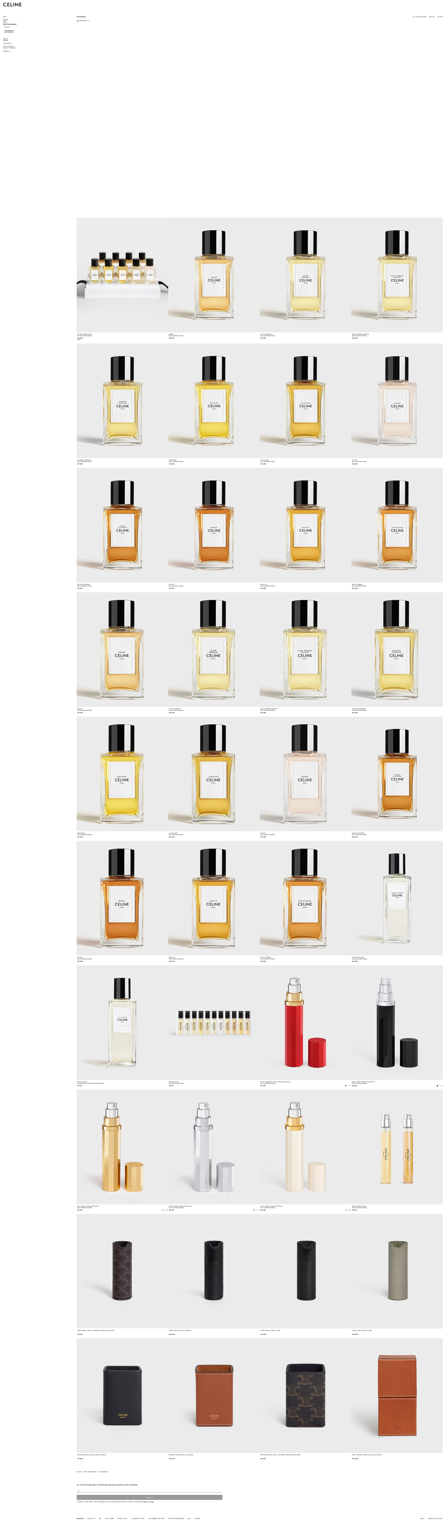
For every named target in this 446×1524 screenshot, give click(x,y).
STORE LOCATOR (8, 46)
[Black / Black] (437, 1085)
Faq (100, 1518)
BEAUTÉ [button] (5, 39)
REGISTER (149, 1497)
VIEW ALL (7, 27)
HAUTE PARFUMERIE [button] (10, 24)
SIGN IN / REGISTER (9, 48)
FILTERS (440, 16)
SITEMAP (197, 1518)
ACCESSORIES (8, 32)
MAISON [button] (5, 40)
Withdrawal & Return (156, 1518)
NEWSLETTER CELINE (435, 1518)
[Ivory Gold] (347, 1085)
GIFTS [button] (5, 22)
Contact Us (91, 1518)
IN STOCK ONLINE (420, 16)
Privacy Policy (123, 1518)
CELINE (79, 1471)
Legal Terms (109, 1518)
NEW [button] (4, 16)
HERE (145, 1501)
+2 (350, 1085)
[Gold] (348, 1085)
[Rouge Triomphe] (345, 1085)
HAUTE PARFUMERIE (90, 1471)
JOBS (188, 1518)
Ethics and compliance (176, 1518)
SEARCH (6, 51)
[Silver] (165, 1210)
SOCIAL (422, 1518)
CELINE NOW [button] (7, 43)
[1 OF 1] (397, 1147)
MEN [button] (4, 21)
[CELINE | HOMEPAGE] (12, 4)
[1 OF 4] (214, 275)
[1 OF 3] (122, 275)
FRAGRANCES (9, 31)
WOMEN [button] (5, 19)
